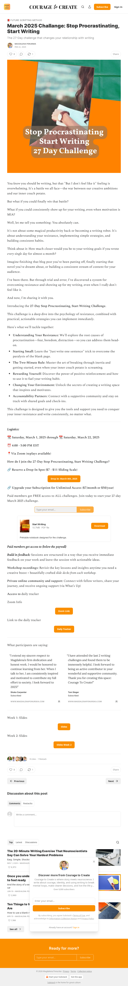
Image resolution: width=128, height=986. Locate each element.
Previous (19, 781)
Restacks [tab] (27, 803)
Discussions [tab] (31, 842)
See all (13, 929)
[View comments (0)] (21, 54)
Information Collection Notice (63, 918)
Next (111, 781)
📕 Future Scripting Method (24, 20)
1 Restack (42, 759)
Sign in (118, 6)
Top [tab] (11, 842)
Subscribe (102, 6)
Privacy (66, 971)
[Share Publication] (89, 7)
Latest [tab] (19, 842)
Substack (51, 982)
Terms (73, 971)
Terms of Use (79, 915)
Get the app (76, 977)
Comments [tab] (14, 803)
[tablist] (20, 803)
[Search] (83, 7)
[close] (93, 861)
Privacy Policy (87, 918)
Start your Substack (58, 977)
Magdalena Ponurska (25, 44)
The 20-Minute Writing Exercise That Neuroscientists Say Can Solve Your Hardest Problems (47, 853)
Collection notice (84, 971)
